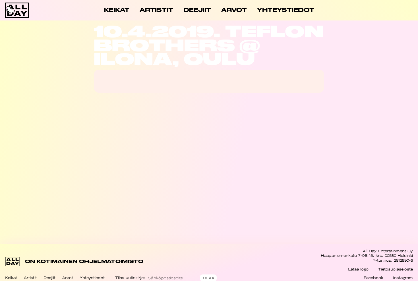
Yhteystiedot (92, 277)
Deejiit (49, 277)
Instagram (403, 277)
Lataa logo (358, 269)
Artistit (30, 277)
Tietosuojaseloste (395, 269)
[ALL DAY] (25, 10)
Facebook (373, 277)
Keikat (11, 277)
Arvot (67, 277)
